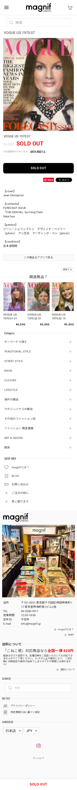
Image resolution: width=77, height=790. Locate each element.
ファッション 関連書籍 (18, 428)
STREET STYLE (13, 361)
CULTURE (10, 380)
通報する (67, 269)
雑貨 (7, 447)
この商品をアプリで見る (38, 257)
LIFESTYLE (11, 389)
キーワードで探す (15, 341)
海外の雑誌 (11, 399)
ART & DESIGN (13, 437)
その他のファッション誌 (20, 418)
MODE (8, 370)
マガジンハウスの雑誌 (18, 409)
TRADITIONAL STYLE (17, 351)
